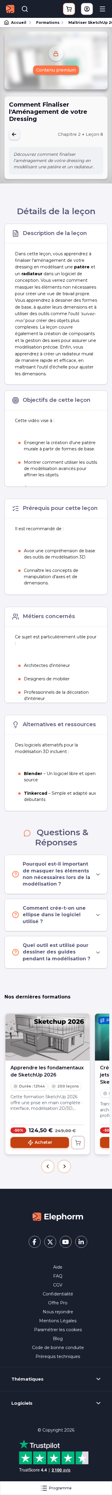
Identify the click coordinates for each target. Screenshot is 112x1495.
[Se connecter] (87, 9)
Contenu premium (56, 70)
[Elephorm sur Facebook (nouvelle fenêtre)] (35, 1242)
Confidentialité (58, 1294)
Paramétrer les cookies (58, 1329)
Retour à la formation (14, 134)
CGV (57, 1285)
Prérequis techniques (58, 1356)
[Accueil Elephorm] (58, 1216)
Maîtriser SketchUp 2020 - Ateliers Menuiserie (87, 22)
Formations (47, 22)
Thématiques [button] (27, 1379)
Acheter (43, 1142)
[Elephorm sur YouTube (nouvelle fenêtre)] (66, 1242)
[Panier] (69, 9)
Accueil (18, 22)
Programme (60, 1488)
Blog (58, 1338)
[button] (48, 1166)
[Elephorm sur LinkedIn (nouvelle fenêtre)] (81, 1242)
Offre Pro (57, 1303)
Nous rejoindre (58, 1311)
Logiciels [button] (22, 1403)
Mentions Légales (57, 1320)
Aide (57, 1267)
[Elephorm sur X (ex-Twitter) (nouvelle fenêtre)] (50, 1242)
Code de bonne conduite (58, 1347)
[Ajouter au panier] (78, 1142)
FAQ (57, 1276)
